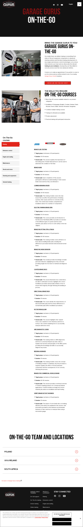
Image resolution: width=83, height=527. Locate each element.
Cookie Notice (38, 517)
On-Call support (34, 496)
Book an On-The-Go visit (58, 83)
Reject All (61, 519)
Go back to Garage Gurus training (11, 481)
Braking (45, 496)
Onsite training (34, 503)
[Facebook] (54, 5)
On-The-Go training (35, 500)
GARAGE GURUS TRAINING (35, 492)
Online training (34, 507)
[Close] (80, 518)
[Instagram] (57, 5)
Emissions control (48, 500)
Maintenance (46, 507)
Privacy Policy (45, 517)
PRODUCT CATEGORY (46, 492)
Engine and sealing (48, 503)
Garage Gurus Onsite (50, 76)
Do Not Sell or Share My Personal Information (62, 514)
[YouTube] (62, 5)
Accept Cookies (62, 523)
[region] (41, 518)
